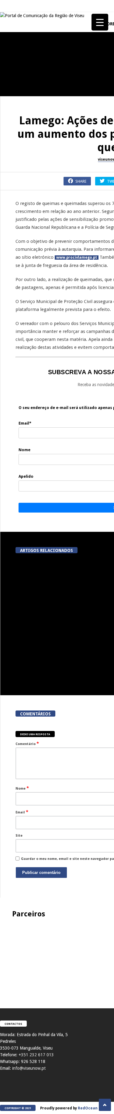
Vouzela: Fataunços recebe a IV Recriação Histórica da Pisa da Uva (47, 610)
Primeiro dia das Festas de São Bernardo (33, 434)
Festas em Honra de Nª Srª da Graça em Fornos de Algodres (33, 144)
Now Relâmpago (16, 479)
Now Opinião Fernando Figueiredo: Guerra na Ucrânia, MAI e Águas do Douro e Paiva (34, 548)
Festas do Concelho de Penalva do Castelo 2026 (33, 86)
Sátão (8, 305)
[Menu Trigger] (100, 22)
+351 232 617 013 (36, 1054)
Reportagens (14, 73)
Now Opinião (14, 247)
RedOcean (88, 1108)
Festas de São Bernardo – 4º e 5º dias (33, 318)
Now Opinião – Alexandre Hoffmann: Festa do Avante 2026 (33, 260)
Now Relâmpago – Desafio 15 (33, 490)
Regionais (12, 595)
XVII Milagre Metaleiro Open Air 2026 (33, 202)
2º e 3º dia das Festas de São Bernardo (33, 376)
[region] (57, 957)
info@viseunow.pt (29, 1068)
